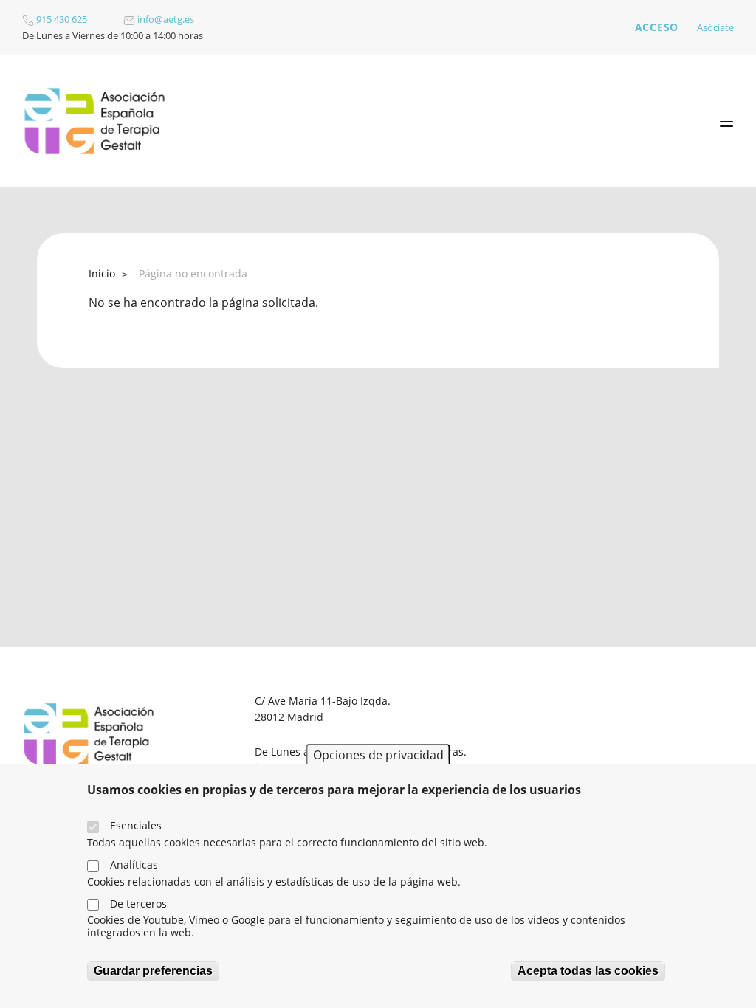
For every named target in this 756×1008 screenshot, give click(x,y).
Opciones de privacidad (378, 754)
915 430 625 (60, 19)
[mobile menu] (726, 124)
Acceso (656, 27)
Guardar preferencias (153, 970)
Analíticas (134, 864)
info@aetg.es (164, 19)
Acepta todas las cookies (588, 970)
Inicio (102, 273)
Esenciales (136, 825)
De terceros (138, 904)
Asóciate (715, 27)
